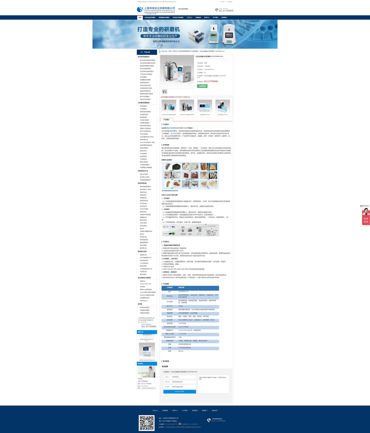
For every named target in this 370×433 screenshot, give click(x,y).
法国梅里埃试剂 (144, 298)
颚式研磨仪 (143, 156)
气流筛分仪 (143, 271)
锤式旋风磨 (143, 117)
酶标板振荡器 (144, 242)
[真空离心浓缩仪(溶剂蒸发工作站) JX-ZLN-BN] (147, 340)
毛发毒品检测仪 (144, 123)
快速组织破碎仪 (144, 82)
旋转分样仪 (143, 151)
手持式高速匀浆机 (145, 85)
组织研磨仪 (198, 427)
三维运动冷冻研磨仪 (146, 74)
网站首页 (214, 410)
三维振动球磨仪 (144, 164)
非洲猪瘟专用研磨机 (146, 167)
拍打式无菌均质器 (145, 131)
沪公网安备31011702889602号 (189, 424)
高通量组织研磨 (190, 427)
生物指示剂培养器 (145, 214)
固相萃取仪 (143, 212)
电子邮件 (167, 386)
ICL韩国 (142, 286)
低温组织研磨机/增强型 (147, 66)
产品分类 (147, 52)
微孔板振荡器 (144, 239)
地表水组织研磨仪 (145, 125)
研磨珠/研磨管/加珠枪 (146, 93)
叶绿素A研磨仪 (144, 120)
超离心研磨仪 (144, 162)
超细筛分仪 (143, 255)
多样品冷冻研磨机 (178, 17)
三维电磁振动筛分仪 (146, 269)
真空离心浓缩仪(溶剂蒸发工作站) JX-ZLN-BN (147, 342)
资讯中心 (207, 17)
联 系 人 (167, 377)
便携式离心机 (144, 139)
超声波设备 (143, 266)
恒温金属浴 (143, 225)
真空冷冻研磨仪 (144, 96)
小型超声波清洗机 (170, 427)
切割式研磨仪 (144, 148)
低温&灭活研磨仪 (145, 99)
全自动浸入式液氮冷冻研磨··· (169, 114)
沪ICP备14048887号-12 (172, 424)
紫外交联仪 (143, 220)
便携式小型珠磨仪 (145, 128)
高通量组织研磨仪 (145, 80)
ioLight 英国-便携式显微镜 (148, 292)
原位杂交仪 (143, 206)
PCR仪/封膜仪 (144, 209)
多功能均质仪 (144, 114)
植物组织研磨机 (144, 310)
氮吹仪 (142, 228)
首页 (140, 17)
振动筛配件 (143, 274)
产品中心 (189, 17)
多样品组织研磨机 (150, 17)
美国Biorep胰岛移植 (146, 289)
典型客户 (205, 410)
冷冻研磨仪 (143, 77)
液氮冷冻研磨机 (167, 195)
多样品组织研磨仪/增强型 (147, 60)
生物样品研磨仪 (144, 307)
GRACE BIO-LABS (145, 284)
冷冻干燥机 (143, 223)
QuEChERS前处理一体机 (147, 142)
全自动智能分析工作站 (146, 137)
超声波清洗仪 (144, 200)
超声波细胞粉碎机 (145, 186)
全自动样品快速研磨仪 (146, 71)
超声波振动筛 (144, 260)
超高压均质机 (144, 174)
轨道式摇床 (143, 245)
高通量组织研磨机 (164, 17)
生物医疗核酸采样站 (146, 231)
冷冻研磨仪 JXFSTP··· (205, 114)
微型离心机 (143, 248)
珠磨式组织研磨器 (145, 111)
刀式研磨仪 (143, 153)
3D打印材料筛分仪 (145, 257)
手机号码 (167, 382)
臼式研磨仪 (143, 106)
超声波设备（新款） (146, 189)
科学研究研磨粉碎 (184, 51)
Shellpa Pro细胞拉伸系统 (147, 295)
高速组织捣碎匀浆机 (146, 88)
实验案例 (198, 17)
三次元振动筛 (144, 263)
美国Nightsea (143, 300)
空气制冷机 (143, 203)
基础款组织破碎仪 (145, 91)
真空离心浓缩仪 (144, 177)
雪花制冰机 (143, 198)
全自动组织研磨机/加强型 (147, 63)
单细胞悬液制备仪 (145, 180)
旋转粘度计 (143, 195)
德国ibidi (142, 281)
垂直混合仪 (143, 192)
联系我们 (230, 1)
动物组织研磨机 (144, 313)
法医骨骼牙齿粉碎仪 (146, 145)
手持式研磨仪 (144, 134)
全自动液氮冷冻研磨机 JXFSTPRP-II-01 (212, 51)
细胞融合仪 (143, 217)
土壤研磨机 (143, 109)
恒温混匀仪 (143, 237)
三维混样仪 (143, 159)
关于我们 (222, 1)
